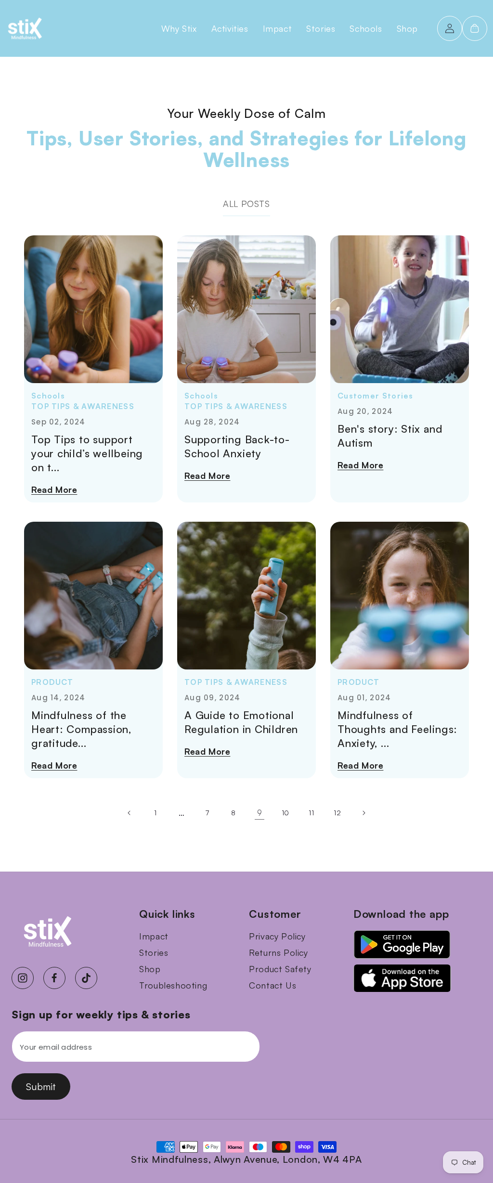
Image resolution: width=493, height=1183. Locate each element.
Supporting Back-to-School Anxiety (237, 446)
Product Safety (280, 969)
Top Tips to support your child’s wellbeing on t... (87, 453)
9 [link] (259, 813)
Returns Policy (278, 952)
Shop (149, 969)
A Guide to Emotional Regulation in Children (241, 721)
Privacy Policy (277, 936)
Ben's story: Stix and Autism (389, 435)
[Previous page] (129, 812)
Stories (153, 952)
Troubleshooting (173, 985)
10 (285, 813)
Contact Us (272, 985)
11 (311, 813)
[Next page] (363, 812)
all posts (246, 203)
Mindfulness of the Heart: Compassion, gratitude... (81, 728)
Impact (154, 936)
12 (337, 813)
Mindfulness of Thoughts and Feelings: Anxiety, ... (397, 728)
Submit (41, 1086)
